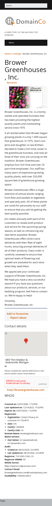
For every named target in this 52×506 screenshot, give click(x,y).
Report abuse (18, 317)
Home (8, 53)
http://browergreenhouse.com (25, 390)
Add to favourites (17, 313)
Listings (17, 53)
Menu (11, 42)
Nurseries (12, 82)
